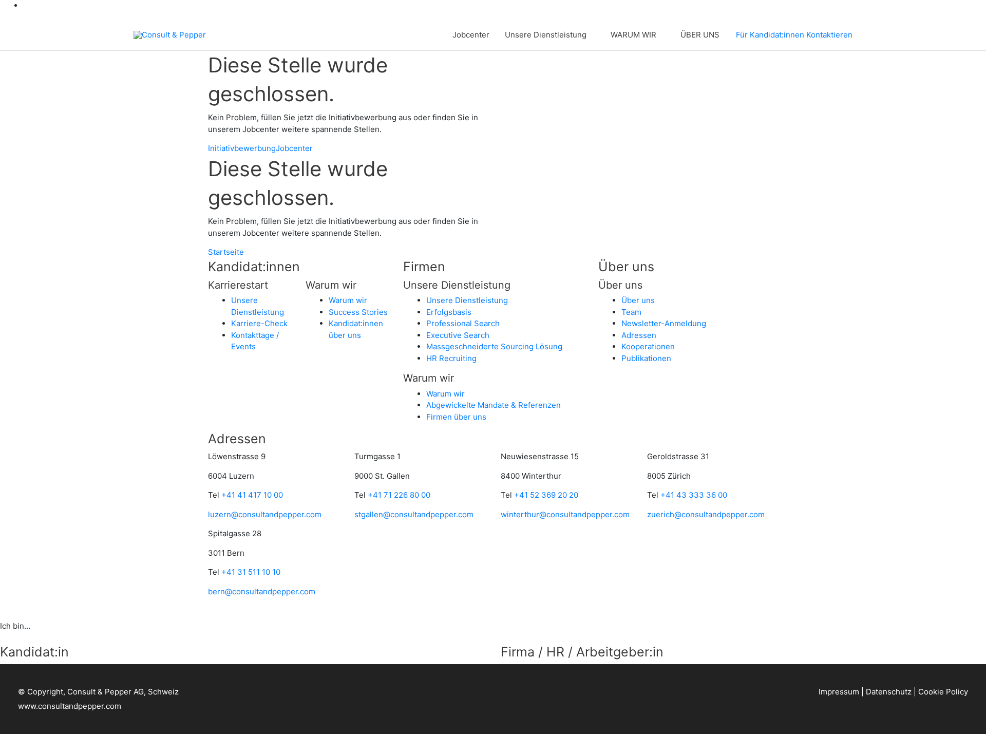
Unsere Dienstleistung (545, 35)
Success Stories (358, 312)
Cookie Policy (943, 692)
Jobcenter (470, 35)
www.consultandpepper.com (69, 706)
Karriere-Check (259, 323)
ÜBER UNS (699, 35)
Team (631, 312)
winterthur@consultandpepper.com (565, 514)
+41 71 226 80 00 (399, 495)
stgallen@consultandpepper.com (413, 514)
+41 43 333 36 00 (693, 495)
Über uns (638, 300)
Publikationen (646, 358)
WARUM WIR (633, 35)
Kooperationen (648, 346)
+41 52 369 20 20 (546, 495)
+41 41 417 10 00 (252, 495)
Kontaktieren (829, 35)
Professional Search (463, 323)
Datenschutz (889, 692)
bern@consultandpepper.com (261, 591)
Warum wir (348, 300)
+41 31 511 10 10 (250, 572)
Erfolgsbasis (448, 312)
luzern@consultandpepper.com (264, 514)
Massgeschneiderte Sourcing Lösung (494, 346)
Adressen (638, 335)
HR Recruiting (451, 358)
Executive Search (457, 335)
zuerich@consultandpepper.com (706, 514)
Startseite (226, 252)
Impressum (839, 692)
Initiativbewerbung (242, 148)
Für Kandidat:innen (770, 35)
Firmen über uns (456, 417)
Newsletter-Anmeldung (663, 323)
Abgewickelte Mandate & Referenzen (493, 405)
